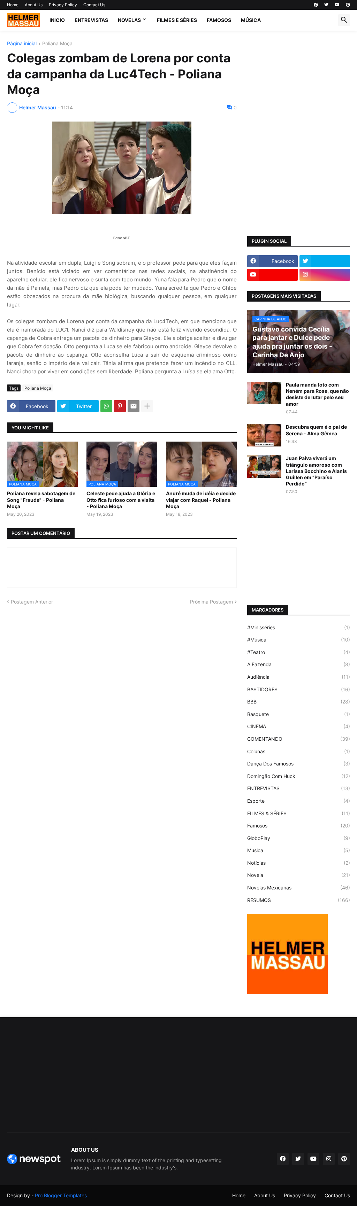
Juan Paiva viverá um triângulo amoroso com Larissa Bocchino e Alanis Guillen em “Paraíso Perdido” (316, 471)
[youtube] (337, 5)
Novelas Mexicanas (298, 887)
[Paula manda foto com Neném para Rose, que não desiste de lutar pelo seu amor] (264, 393)
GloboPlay (298, 838)
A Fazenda (298, 664)
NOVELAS (129, 20)
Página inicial (22, 43)
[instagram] (324, 275)
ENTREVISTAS (91, 20)
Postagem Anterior (32, 602)
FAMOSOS (219, 20)
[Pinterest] (120, 406)
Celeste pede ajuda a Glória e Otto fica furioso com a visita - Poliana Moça (120, 499)
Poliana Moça (57, 43)
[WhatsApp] (106, 406)
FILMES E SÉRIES (177, 20)
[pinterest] (348, 5)
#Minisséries (298, 627)
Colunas (298, 751)
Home (12, 4)
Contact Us (94, 4)
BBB (298, 702)
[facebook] (316, 5)
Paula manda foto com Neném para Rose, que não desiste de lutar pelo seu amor (317, 394)
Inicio (57, 20)
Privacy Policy (63, 4)
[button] (344, 20)
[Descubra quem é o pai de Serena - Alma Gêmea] (264, 435)
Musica (298, 850)
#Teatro (298, 652)
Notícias (298, 863)
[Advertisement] (298, 84)
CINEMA (298, 726)
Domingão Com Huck (298, 776)
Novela (298, 875)
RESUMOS (298, 900)
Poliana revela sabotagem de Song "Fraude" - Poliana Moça (41, 499)
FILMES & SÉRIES (298, 813)
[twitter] (326, 5)
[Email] (133, 406)
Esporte (298, 801)
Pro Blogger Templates (61, 1195)
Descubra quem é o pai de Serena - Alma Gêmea (316, 430)
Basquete (298, 714)
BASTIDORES (298, 689)
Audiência (298, 677)
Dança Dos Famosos (298, 764)
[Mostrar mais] (147, 406)
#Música (298, 640)
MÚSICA (251, 20)
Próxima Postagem (211, 602)
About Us (34, 4)
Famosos (298, 825)
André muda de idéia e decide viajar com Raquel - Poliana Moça (201, 499)
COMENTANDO (298, 739)
